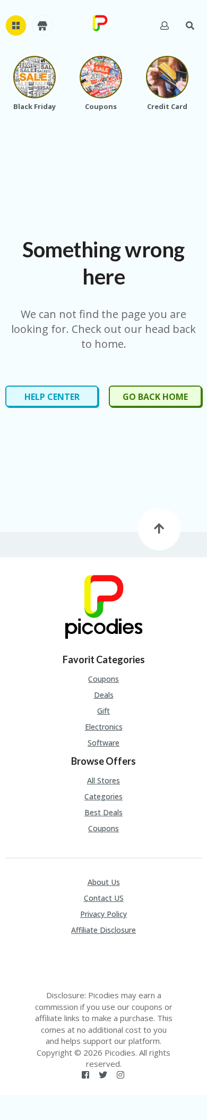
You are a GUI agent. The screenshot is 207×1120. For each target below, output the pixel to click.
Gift (103, 711)
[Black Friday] (34, 77)
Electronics (104, 727)
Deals (104, 695)
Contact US (104, 898)
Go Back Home (155, 397)
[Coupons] (101, 77)
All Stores (103, 780)
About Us (104, 882)
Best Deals (103, 812)
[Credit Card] (167, 77)
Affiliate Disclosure (103, 930)
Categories (103, 796)
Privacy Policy (103, 914)
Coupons (103, 679)
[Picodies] (99, 22)
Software (103, 743)
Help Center (52, 397)
